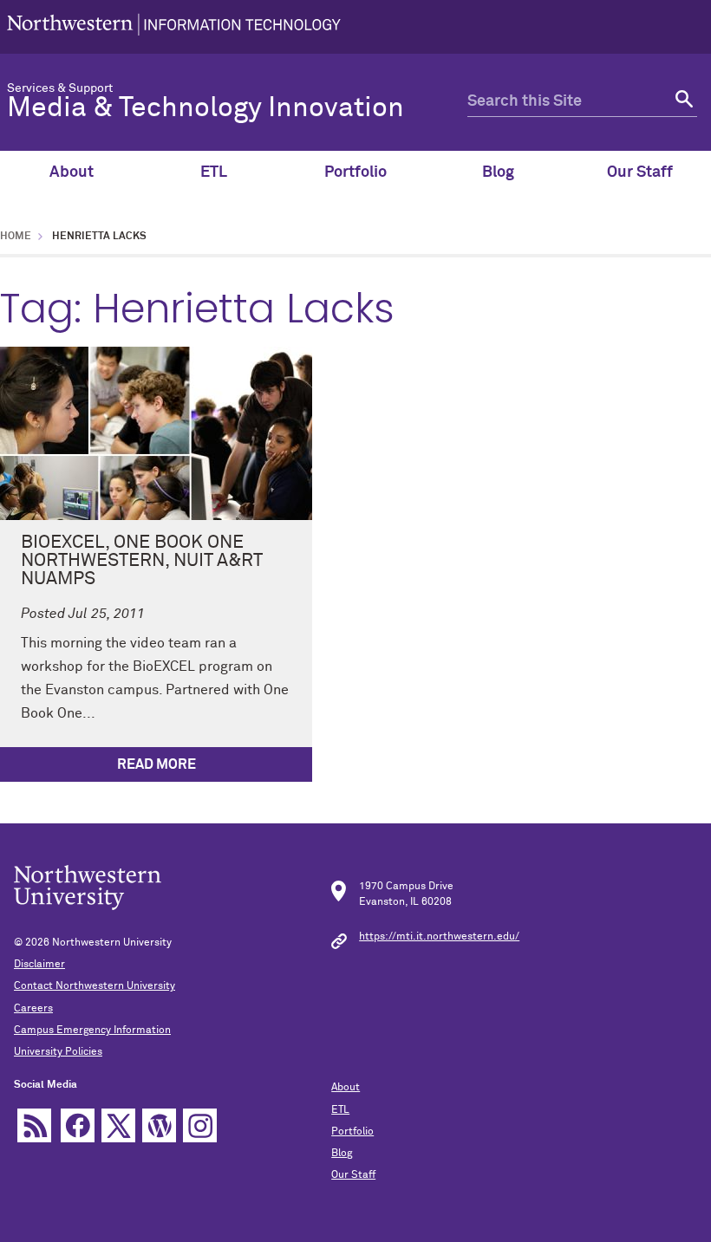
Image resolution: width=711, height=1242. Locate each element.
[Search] (682, 102)
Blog (498, 172)
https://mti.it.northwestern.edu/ (439, 937)
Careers (33, 1009)
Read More (156, 764)
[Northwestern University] (174, 27)
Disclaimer (39, 964)
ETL (213, 172)
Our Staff (640, 172)
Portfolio (355, 172)
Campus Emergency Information (92, 1030)
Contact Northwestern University (94, 986)
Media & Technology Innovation (205, 108)
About (71, 172)
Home (15, 236)
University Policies (58, 1052)
